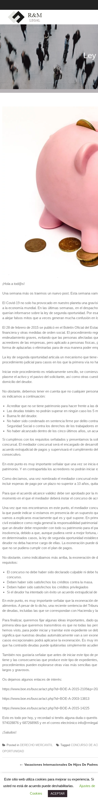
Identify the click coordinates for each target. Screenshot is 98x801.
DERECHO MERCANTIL (36, 745)
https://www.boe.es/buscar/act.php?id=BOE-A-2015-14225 (45, 708)
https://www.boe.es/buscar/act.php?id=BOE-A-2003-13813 (45, 698)
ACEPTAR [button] (57, 793)
